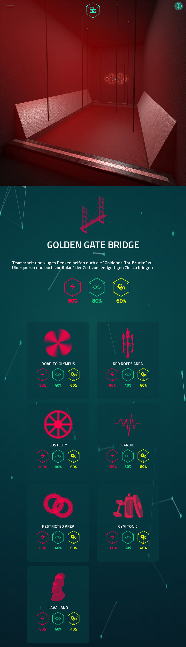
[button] (178, 6)
